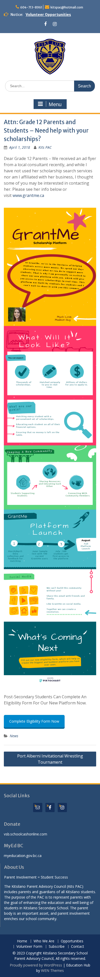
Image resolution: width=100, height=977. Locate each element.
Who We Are (44, 941)
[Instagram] (54, 24)
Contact (77, 946)
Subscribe (57, 946)
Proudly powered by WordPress (36, 965)
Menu (55, 104)
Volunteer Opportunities (48, 14)
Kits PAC (45, 147)
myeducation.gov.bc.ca (23, 855)
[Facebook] (45, 24)
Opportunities (72, 941)
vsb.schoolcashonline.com (25, 834)
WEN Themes (52, 970)
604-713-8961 (31, 7)
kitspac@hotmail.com (67, 7)
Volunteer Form (29, 946)
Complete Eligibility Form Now (34, 721)
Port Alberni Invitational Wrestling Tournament (50, 759)
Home (22, 941)
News (14, 735)
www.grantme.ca (28, 195)
